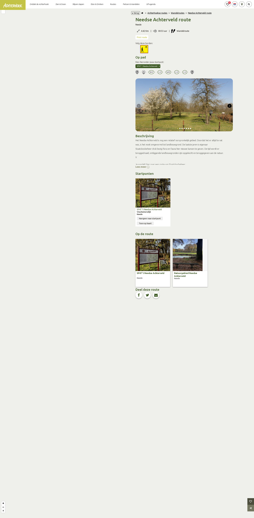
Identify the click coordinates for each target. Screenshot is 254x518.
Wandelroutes (177, 13)
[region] (63, 263)
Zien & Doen (61, 4)
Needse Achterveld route (200, 13)
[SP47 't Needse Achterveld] (152, 193)
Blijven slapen (78, 4)
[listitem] (152, 263)
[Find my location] (3, 12)
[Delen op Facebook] (138, 295)
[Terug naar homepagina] (142, 13)
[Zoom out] (3, 507)
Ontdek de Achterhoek (39, 4)
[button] (227, 4)
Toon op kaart (145, 223)
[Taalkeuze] (235, 4)
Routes (113, 4)
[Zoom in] (3, 503)
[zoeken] (249, 4)
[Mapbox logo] (6, 515)
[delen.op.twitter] (147, 295)
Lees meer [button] (141, 167)
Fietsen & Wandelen (131, 4)
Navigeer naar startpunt (150, 218)
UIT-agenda (150, 4)
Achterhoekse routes (157, 13)
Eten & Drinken (97, 4)
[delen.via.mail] (156, 295)
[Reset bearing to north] (3, 511)
